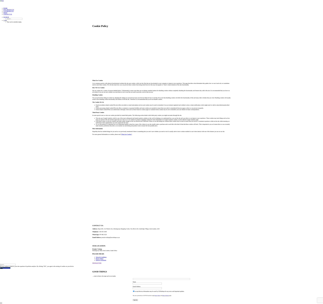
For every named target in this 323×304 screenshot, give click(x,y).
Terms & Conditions (101, 257)
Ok (1, 268)
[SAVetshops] (161, 3)
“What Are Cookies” (126, 134)
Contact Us (7, 14)
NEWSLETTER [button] (96, 263)
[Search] (8, 264)
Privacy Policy (99, 258)
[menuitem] (163, 8)
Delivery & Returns (101, 260)
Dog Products (8, 9)
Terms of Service (165, 295)
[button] (6, 17)
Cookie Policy (6, 268)
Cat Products (8, 11)
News (5, 12)
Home (5, 8)
